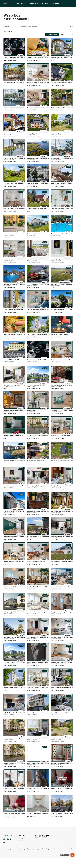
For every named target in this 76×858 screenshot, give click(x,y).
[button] (71, 26)
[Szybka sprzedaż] (72, 855)
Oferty (26, 3)
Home (17, 3)
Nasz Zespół (32, 3)
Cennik (38, 3)
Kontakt (47, 3)
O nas (21, 3)
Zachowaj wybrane (52, 34)
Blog (43, 3)
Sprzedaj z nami (55, 3)
